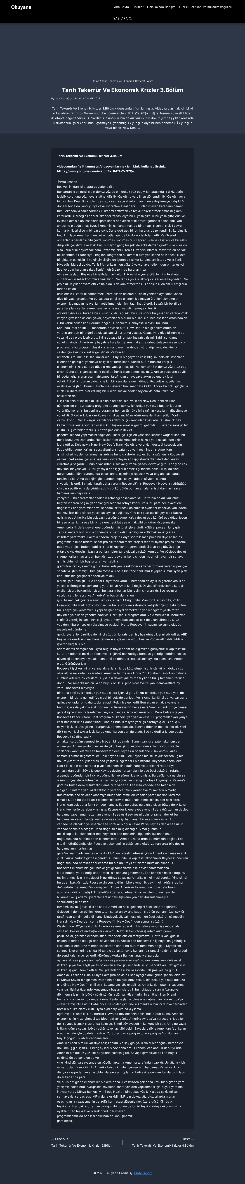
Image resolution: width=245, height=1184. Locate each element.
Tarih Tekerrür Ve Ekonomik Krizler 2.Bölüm (82, 1142)
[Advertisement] (122, 50)
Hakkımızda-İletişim (161, 7)
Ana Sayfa (121, 7)
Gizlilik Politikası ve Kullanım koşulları (205, 7)
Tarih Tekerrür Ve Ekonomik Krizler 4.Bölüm (163, 1142)
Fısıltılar (138, 7)
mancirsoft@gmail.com (68, 98)
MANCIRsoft (143, 1173)
